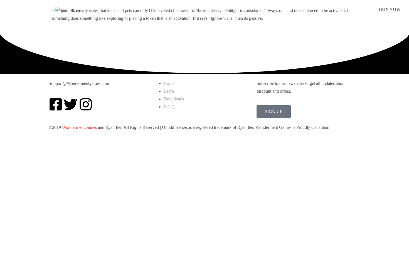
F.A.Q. (232, 10)
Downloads (204, 10)
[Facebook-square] (56, 104)
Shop (253, 10)
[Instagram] (86, 104)
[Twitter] (71, 104)
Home (156, 10)
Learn (178, 10)
